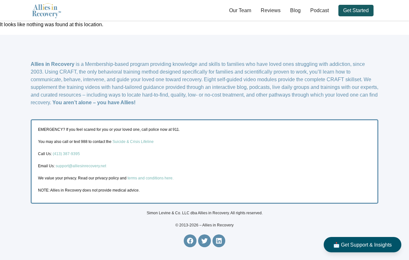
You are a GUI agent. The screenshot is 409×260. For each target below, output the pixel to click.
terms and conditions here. (150, 178)
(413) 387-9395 (66, 154)
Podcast (319, 10)
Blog (295, 10)
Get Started (356, 10)
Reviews (271, 10)
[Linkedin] (218, 240)
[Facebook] (190, 240)
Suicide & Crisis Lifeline (133, 141)
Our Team (240, 10)
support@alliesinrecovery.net (81, 166)
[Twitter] (204, 240)
